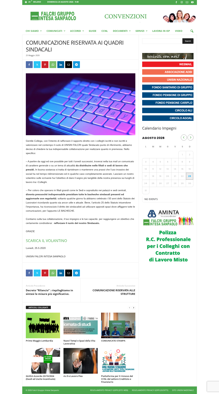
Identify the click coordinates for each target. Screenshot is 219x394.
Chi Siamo (32, 30)
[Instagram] (182, 2)
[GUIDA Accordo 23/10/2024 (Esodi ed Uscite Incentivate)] (43, 361)
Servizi (140, 30)
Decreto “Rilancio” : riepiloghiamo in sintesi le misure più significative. (49, 292)
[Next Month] (191, 138)
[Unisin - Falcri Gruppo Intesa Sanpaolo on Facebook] (145, 49)
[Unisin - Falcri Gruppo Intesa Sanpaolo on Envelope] (170, 49)
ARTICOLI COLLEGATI (38, 307)
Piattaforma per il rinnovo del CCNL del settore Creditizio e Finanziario (117, 379)
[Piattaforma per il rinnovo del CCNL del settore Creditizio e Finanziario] (118, 361)
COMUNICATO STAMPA (113, 340)
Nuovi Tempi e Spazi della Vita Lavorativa (79, 342)
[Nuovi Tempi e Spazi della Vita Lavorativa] (80, 325)
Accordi (75, 30)
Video (178, 30)
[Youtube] (192, 2)
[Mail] (187, 2)
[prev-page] (129, 307)
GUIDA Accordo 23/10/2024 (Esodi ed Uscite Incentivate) (40, 377)
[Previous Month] (184, 138)
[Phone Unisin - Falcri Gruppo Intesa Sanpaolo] (164, 49)
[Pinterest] (45, 64)
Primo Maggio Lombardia (39, 340)
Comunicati (54, 30)
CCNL (104, 30)
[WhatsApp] (52, 64)
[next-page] (133, 307)
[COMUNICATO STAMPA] (118, 325)
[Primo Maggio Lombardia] (43, 325)
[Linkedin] (60, 64)
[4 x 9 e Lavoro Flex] (80, 361)
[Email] (68, 64)
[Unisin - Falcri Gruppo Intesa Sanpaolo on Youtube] (157, 49)
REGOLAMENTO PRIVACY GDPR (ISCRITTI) (150, 390)
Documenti (120, 30)
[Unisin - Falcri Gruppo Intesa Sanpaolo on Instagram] (151, 49)
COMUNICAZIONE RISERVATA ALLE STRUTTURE (114, 292)
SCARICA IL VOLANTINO (46, 240)
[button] (192, 31)
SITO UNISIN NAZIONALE (183, 390)
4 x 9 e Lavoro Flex (73, 376)
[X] (37, 64)
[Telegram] (76, 64)
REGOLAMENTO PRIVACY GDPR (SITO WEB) (109, 390)
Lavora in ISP (161, 30)
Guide (92, 30)
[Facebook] (176, 2)
